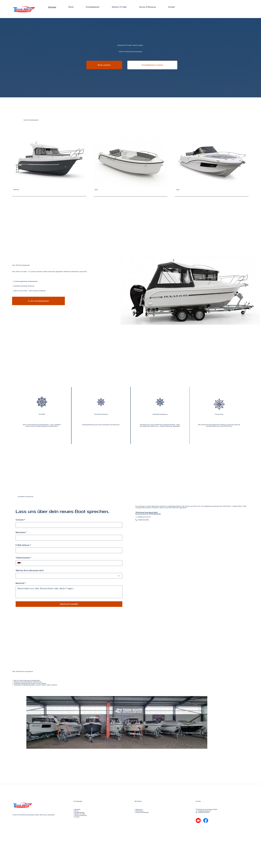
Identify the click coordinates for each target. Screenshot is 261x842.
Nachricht (21, 583)
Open (96, 189)
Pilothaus (16, 189)
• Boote (76, 811)
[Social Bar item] (198, 820)
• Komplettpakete (79, 812)
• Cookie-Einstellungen (142, 812)
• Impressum (138, 809)
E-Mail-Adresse (23, 545)
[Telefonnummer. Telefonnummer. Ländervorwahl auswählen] (20, 563)
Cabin (178, 189)
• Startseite (77, 809)
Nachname (21, 532)
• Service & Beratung (80, 815)
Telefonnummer (23, 558)
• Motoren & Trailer (79, 814)
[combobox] (69, 576)
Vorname (20, 520)
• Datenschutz (139, 811)
